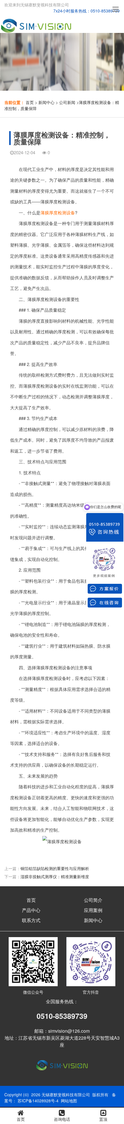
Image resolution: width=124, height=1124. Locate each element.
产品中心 (31, 910)
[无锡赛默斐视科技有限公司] (37, 24)
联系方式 (31, 920)
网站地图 (69, 1100)
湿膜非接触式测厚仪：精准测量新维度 (54, 876)
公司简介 (93, 900)
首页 (30, 102)
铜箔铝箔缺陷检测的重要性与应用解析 (54, 868)
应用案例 (93, 910)
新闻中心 (46, 102)
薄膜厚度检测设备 (57, 212)
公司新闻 (67, 102)
